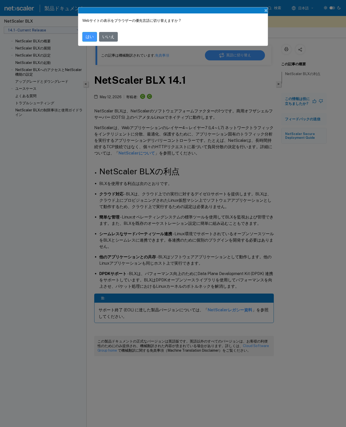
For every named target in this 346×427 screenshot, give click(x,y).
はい (90, 36)
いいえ (108, 36)
